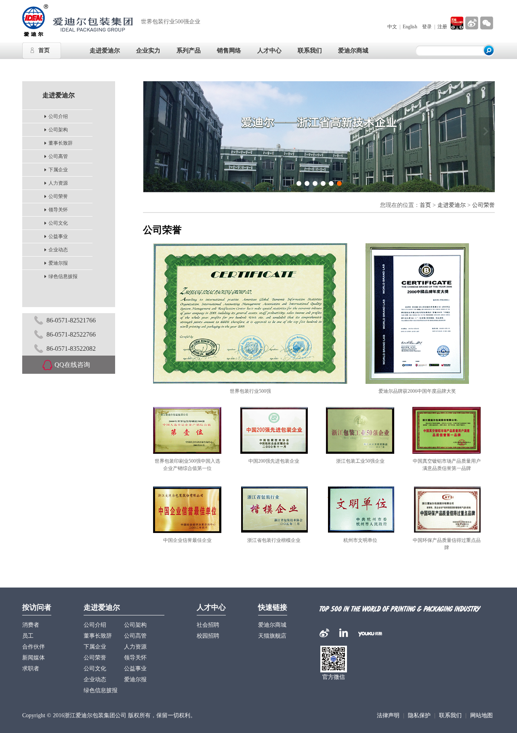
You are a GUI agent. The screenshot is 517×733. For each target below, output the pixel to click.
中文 (392, 26)
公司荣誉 (58, 196)
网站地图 (481, 715)
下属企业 (58, 170)
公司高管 (58, 156)
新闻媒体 (33, 658)
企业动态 (58, 250)
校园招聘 (208, 636)
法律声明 (388, 715)
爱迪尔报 (58, 263)
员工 (28, 636)
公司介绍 (58, 116)
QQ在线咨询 (72, 364)
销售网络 (229, 50)
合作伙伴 (33, 647)
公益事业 (58, 236)
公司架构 (58, 130)
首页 (44, 50)
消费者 (30, 625)
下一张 (486, 131)
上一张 (152, 131)
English (410, 26)
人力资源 (58, 183)
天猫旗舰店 (272, 636)
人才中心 (211, 607)
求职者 (30, 669)
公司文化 (58, 223)
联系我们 (450, 715)
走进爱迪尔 (451, 205)
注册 (442, 26)
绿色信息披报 (63, 276)
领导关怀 (58, 210)
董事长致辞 (60, 143)
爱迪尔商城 (353, 50)
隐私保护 (419, 715)
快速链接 (272, 607)
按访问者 (36, 607)
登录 (427, 26)
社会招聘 (208, 625)
